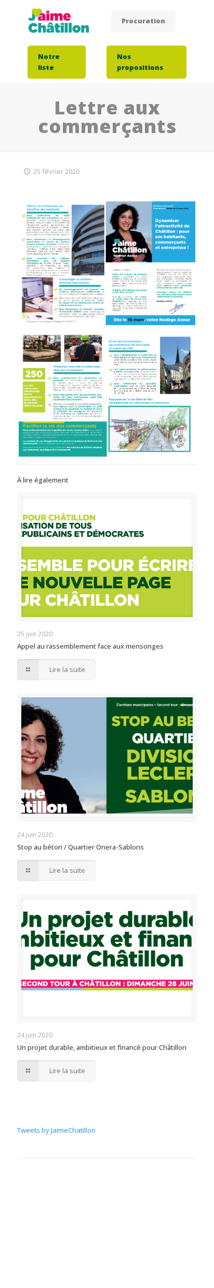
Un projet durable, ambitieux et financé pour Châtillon (101, 1047)
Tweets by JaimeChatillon (56, 1130)
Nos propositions (140, 62)
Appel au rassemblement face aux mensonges (90, 646)
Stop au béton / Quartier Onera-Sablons (80, 847)
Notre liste (49, 62)
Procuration (143, 20)
